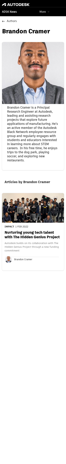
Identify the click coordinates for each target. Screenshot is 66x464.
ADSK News (9, 12)
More (42, 12)
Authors (12, 21)
